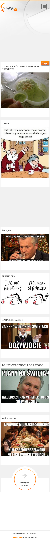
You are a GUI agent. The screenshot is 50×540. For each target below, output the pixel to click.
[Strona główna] (9, 11)
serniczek (8, 276)
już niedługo (10, 418)
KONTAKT (43, 534)
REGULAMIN (7, 534)
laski (5, 123)
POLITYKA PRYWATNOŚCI (19, 533)
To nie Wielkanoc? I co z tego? (22, 365)
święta (6, 230)
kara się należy (12, 320)
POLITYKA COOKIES (31, 533)
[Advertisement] (25, 41)
